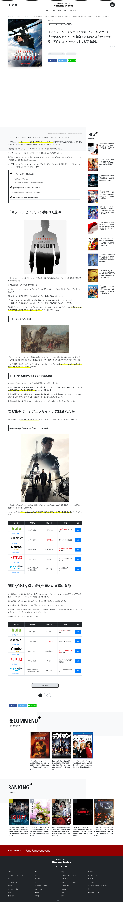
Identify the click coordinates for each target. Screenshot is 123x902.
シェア (53, 60)
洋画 (59, 11)
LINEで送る (73, 60)
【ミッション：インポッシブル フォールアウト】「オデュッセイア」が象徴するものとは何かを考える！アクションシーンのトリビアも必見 (72, 16)
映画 (47, 11)
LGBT (9, 872)
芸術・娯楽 (11, 896)
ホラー (10, 885)
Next (112, 820)
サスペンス (65, 879)
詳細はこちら (15, 533)
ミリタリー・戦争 (13, 889)
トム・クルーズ (71, 54)
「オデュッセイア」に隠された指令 (23, 174)
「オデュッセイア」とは (21, 179)
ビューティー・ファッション (70, 882)
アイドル (90, 872)
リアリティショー (40, 889)
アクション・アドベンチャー (24, 16)
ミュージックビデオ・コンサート (97, 885)
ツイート (63, 60)
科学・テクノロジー (93, 892)
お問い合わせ (73, 11)
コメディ (37, 879)
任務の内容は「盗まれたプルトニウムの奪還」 (28, 193)
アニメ (37, 875)
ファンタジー (92, 882)
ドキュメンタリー (13, 882)
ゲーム (10, 879)
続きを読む (45, 685)
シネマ (53, 11)
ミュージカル (65, 885)
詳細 (78, 530)
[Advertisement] (63, 97)
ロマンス (64, 889)
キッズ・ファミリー (93, 875)
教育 (89, 889)
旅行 (9, 892)
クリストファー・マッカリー (56, 54)
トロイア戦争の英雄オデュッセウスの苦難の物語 (28, 183)
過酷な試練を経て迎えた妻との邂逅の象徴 (25, 198)
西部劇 (37, 896)
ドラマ (37, 882)
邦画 (65, 11)
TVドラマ (64, 872)
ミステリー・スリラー (41, 885)
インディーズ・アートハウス (70, 875)
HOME (11, 16)
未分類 (37, 892)
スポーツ (90, 879)
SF (36, 872)
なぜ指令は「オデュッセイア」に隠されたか (26, 188)
